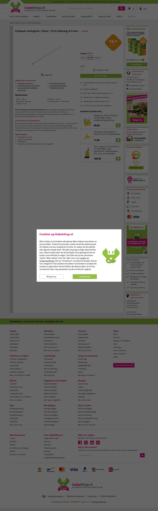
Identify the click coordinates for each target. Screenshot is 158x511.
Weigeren (51, 276)
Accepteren (84, 276)
